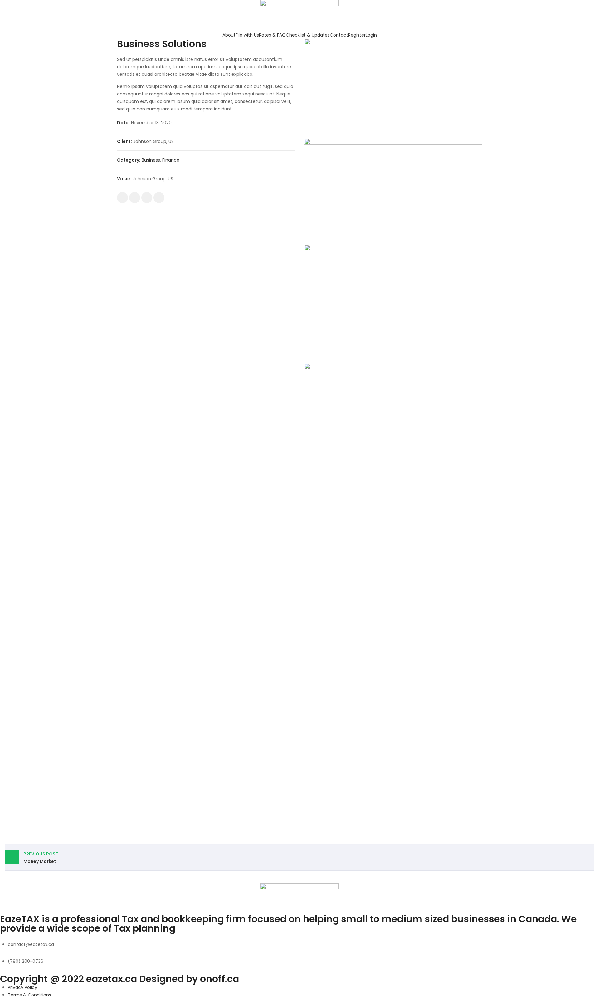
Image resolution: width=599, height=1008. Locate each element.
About (229, 35)
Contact (339, 35)
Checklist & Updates (308, 35)
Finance (170, 160)
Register (357, 35)
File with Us (247, 35)
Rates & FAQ (272, 35)
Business (151, 160)
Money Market (40, 857)
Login (371, 35)
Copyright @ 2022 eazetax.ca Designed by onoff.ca (119, 979)
